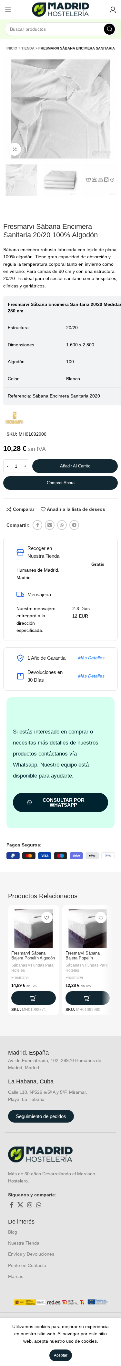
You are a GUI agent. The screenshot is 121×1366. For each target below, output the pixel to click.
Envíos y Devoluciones (31, 1254)
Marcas (15, 1276)
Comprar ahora (61, 482)
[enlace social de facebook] (37, 525)
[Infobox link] (35, 1053)
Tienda (28, 48)
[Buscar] (109, 29)
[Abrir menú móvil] (8, 9)
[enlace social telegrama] (74, 525)
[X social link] (20, 1205)
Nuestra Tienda (23, 1243)
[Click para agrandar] (14, 149)
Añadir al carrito (75, 466)
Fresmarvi (20, 977)
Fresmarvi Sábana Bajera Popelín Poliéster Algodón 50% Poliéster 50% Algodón (87, 960)
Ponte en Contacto (27, 1265)
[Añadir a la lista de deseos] (47, 917)
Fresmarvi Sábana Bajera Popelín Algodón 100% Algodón (33, 958)
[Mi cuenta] (112, 9)
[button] (33, 998)
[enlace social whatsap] (62, 525)
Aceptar (60, 1355)
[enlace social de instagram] (29, 1205)
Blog (12, 1232)
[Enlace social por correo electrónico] (50, 525)
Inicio (11, 48)
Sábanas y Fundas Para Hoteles (32, 968)
